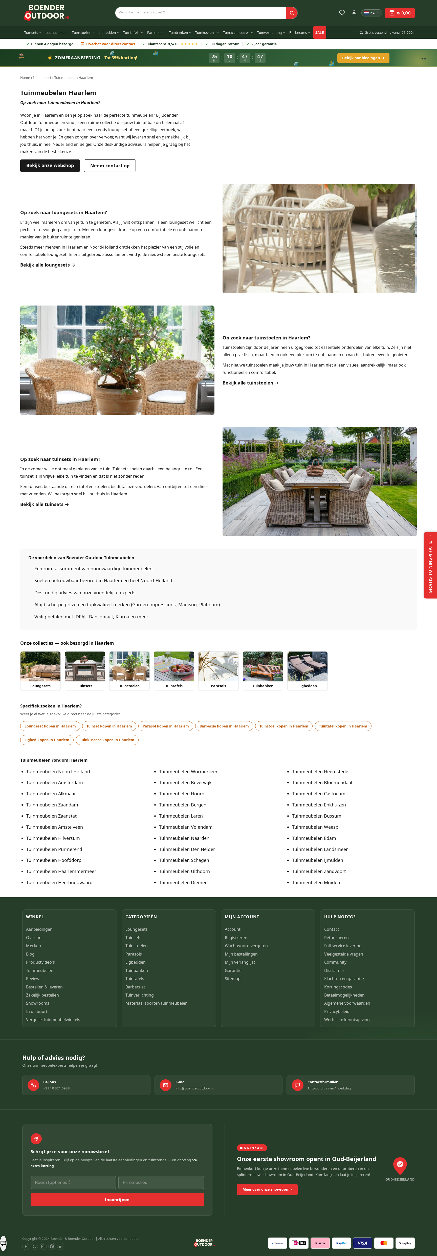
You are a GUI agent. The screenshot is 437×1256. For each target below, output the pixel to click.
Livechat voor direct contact (110, 44)
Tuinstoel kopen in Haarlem (283, 726)
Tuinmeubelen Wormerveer (188, 771)
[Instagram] (43, 1246)
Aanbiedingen (39, 929)
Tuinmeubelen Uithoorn (184, 871)
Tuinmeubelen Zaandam (52, 805)
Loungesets (55, 32)
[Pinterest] (51, 1246)
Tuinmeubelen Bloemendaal (322, 782)
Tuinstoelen (81, 32)
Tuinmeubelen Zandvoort (319, 871)
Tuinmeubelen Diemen (183, 882)
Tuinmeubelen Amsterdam (54, 782)
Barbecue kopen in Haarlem (224, 726)
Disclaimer (334, 970)
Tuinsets (31, 32)
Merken (33, 945)
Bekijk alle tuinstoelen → (251, 383)
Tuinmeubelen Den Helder (187, 849)
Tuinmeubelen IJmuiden (317, 860)
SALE (319, 32)
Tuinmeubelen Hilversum (53, 838)
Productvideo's (40, 962)
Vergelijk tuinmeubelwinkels (53, 1019)
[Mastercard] (384, 1243)
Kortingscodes (338, 986)
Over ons (34, 937)
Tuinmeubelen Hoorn (181, 794)
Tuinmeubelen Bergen (182, 805)
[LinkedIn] (60, 1246)
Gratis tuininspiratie (430, 566)
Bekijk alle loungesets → (47, 265)
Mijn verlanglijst (240, 962)
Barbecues (298, 32)
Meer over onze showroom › (267, 1189)
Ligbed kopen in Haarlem (47, 739)
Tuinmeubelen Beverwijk (185, 782)
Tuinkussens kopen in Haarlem (107, 739)
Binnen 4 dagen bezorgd (52, 44)
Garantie (233, 970)
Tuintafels (131, 32)
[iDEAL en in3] (299, 1243)
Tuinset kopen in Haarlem (109, 726)
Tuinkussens (205, 32)
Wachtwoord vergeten (246, 945)
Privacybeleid (336, 1011)
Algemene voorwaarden (347, 1003)
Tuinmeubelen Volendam (186, 827)
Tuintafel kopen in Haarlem (343, 726)
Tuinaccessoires (236, 32)
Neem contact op (109, 166)
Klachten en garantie (344, 978)
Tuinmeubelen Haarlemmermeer (61, 871)
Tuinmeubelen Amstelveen (54, 827)
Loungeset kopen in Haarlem (50, 726)
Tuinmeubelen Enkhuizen (319, 805)
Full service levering (343, 945)
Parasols (154, 32)
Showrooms (37, 1003)
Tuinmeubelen (39, 970)
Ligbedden (107, 32)
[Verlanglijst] (342, 12)
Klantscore (173, 44)
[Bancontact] (277, 1243)
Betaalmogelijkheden (344, 995)
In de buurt (42, 77)
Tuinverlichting (269, 32)
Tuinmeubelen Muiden (316, 882)
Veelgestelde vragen (343, 954)
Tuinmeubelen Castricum (318, 794)
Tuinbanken (178, 32)
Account (233, 929)
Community (335, 962)
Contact (331, 929)
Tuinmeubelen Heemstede (320, 771)
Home (25, 77)
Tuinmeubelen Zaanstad (52, 816)
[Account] (354, 12)
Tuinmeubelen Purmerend (54, 849)
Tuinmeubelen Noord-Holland (58, 771)
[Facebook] (25, 1246)
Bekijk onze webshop (50, 165)
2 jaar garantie (264, 44)
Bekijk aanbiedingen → (363, 57)
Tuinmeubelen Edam (314, 838)
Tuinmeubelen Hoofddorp (53, 860)
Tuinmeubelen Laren (181, 816)
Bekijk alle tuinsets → (44, 504)
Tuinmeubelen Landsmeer (320, 849)
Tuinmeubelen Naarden (184, 838)
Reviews (33, 978)
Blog (30, 954)
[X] (34, 1246)
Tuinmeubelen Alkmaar (51, 794)
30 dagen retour (225, 44)
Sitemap (233, 978)
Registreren (236, 937)
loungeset (178, 222)
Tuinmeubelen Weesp (315, 827)
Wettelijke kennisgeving (347, 1019)
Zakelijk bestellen (42, 995)
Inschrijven (117, 1200)
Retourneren (336, 937)
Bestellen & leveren (44, 986)
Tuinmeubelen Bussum (316, 816)
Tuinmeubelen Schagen (184, 860)
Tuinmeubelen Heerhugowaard (59, 882)
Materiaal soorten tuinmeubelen (156, 1003)
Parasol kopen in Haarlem (166, 726)
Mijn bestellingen (241, 954)
